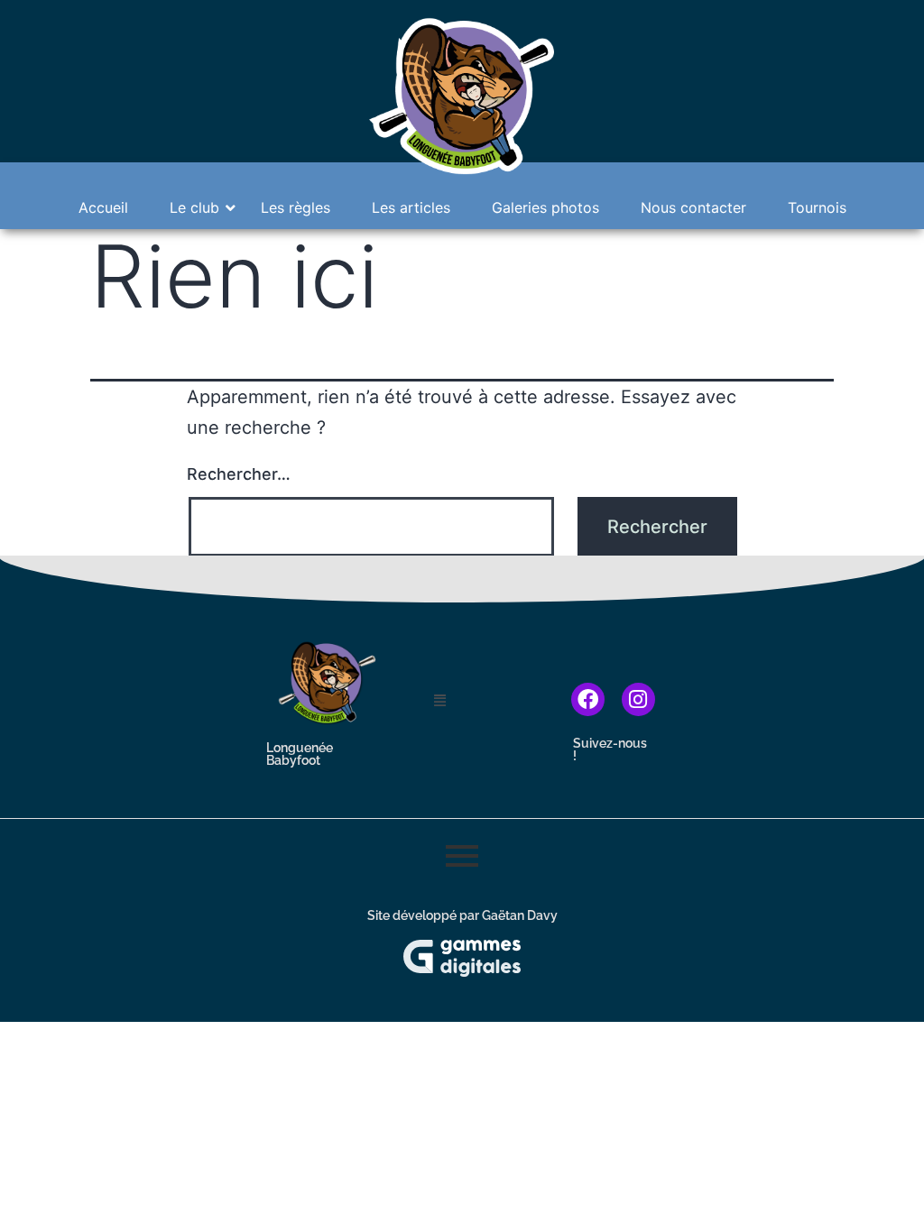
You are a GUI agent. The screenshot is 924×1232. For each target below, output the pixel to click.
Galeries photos (545, 207)
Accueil (103, 207)
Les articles (411, 207)
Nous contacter (693, 207)
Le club (194, 207)
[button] (476, 700)
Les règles (295, 207)
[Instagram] (638, 699)
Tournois (817, 207)
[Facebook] (588, 699)
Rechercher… (239, 473)
